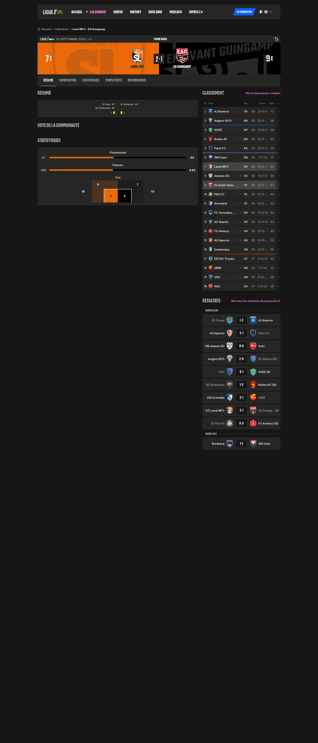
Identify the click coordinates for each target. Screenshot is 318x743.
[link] (46, 29)
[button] (244, 11)
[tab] (48, 80)
